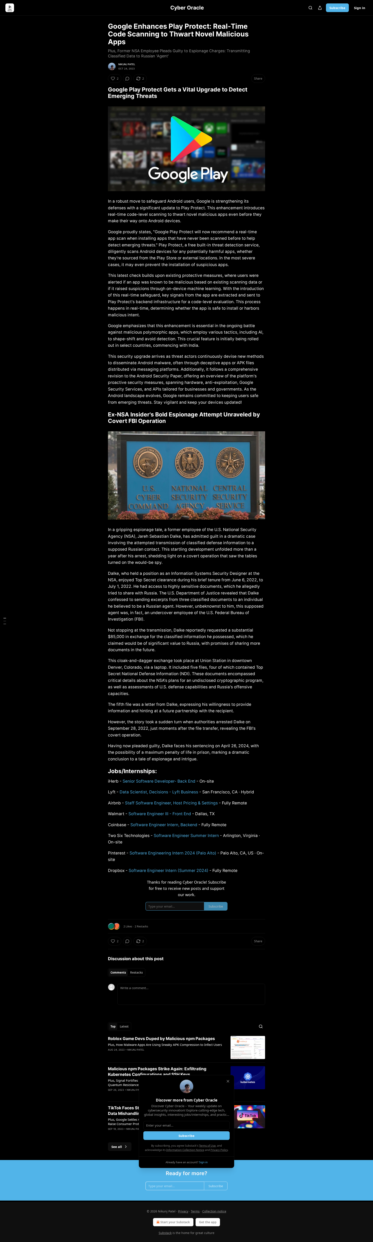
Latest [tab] (124, 1026)
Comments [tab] (118, 972)
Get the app (208, 1222)
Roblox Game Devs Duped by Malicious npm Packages (161, 1038)
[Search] (310, 7)
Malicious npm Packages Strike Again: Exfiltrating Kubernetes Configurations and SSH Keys (157, 1071)
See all (116, 1146)
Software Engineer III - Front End (159, 813)
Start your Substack (175, 1222)
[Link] (101, 92)
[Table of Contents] (5, 621)
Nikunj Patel (126, 64)
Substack (165, 1233)
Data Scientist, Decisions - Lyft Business (159, 792)
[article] (186, 1047)
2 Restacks (141, 926)
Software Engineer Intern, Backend (163, 824)
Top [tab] (113, 1026)
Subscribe (337, 8)
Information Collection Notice (185, 1150)
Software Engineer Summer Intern (186, 835)
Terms (195, 1211)
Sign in (359, 8)
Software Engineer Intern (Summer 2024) (168, 870)
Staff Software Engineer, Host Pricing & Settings (171, 803)
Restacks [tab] (136, 972)
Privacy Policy (219, 1150)
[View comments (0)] (127, 78)
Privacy (183, 1211)
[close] (227, 1081)
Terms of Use (207, 1145)
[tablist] (126, 972)
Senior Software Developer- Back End (159, 781)
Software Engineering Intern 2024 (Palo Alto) (173, 853)
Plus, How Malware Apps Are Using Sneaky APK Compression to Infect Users (165, 1044)
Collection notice (214, 1211)
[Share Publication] (320, 7)
